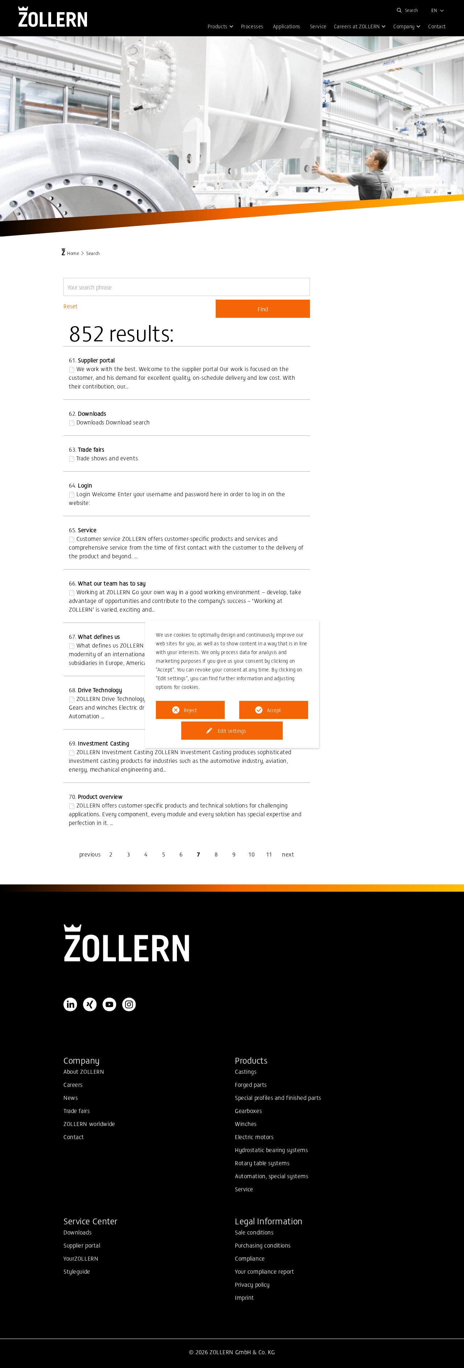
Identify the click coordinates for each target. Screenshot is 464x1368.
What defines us (99, 636)
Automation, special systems (271, 1176)
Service (87, 530)
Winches (246, 1123)
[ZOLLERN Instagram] (129, 1004)
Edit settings (232, 730)
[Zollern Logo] (232, 943)
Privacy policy (252, 1284)
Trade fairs (91, 449)
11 (269, 854)
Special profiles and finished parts (278, 1097)
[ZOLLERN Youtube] (109, 1004)
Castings (246, 1071)
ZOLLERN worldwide (89, 1123)
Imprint (244, 1297)
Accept (274, 710)
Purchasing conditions (263, 1245)
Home (73, 253)
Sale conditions (254, 1232)
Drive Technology (100, 690)
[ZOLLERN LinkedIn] (70, 1004)
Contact (73, 1137)
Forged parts (251, 1084)
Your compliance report (264, 1271)
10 (251, 854)
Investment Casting (103, 743)
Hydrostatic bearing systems (271, 1150)
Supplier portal (96, 360)
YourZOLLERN (80, 1258)
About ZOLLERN (83, 1071)
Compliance (250, 1258)
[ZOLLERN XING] (90, 1004)
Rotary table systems (262, 1163)
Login (85, 485)
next (288, 854)
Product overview (100, 796)
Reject (190, 710)
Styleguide (76, 1271)
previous (90, 854)
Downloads (92, 413)
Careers (73, 1084)
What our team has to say (112, 583)
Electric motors (254, 1137)
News (70, 1097)
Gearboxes (248, 1110)
